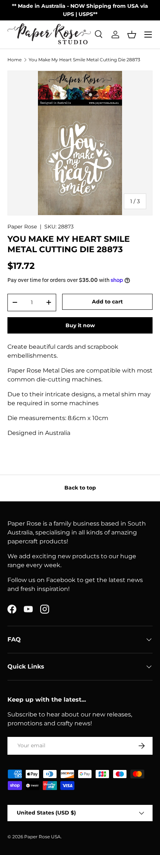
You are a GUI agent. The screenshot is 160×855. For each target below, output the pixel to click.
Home (14, 60)
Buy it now (80, 325)
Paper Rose (22, 226)
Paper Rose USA (42, 836)
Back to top (80, 487)
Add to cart (107, 301)
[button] (132, 34)
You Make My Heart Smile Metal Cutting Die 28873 (84, 60)
